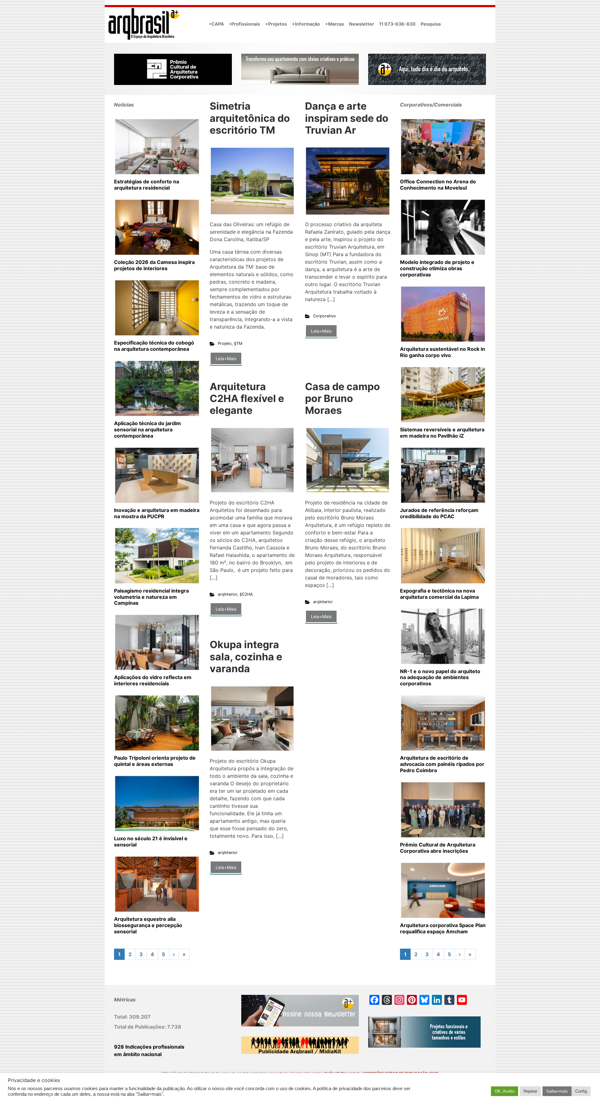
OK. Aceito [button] (504, 1091)
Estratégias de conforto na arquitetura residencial (146, 184)
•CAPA (216, 24)
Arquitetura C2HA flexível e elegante (247, 398)
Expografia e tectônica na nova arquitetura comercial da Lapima (439, 594)
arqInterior (227, 594)
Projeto (225, 343)
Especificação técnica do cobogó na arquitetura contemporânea (154, 346)
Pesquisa (431, 24)
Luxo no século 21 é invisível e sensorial (151, 841)
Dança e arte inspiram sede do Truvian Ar (346, 118)
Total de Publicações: (140, 1027)
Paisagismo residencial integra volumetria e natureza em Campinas (151, 597)
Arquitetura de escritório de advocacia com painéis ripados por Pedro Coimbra (442, 764)
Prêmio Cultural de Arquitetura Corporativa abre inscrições (437, 847)
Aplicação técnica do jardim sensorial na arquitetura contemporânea (147, 429)
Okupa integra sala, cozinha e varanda (246, 656)
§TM (238, 343)
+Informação (306, 24)
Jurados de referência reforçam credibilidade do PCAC (439, 513)
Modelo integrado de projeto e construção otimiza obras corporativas (437, 268)
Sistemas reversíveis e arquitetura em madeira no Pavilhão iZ (442, 432)
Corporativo (324, 316)
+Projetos (276, 24)
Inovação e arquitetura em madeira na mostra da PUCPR (156, 513)
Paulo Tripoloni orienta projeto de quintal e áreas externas (155, 761)
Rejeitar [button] (530, 1091)
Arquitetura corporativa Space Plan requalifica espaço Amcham (443, 928)
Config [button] (581, 1091)
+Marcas (334, 24)
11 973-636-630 (397, 24)
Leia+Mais (226, 358)
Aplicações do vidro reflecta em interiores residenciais (153, 680)
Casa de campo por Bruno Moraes (342, 398)
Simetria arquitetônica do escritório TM (250, 118)
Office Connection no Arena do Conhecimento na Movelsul (438, 184)
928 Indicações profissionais (149, 1047)
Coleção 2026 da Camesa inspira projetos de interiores (154, 265)
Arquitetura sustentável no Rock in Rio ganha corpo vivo (442, 352)
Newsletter (361, 24)
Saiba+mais (557, 1091)
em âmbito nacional (138, 1054)
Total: (121, 1017)
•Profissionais (244, 24)
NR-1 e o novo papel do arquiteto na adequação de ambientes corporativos (440, 677)
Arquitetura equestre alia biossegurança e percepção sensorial (148, 925)
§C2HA (246, 594)
